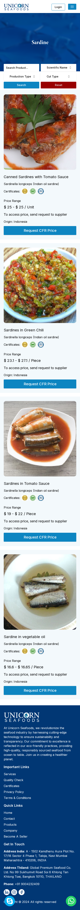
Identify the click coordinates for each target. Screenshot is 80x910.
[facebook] (22, 892)
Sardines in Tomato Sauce (26, 483)
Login (58, 7)
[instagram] (14, 892)
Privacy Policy (14, 792)
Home (8, 813)
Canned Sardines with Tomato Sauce (36, 177)
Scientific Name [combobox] (57, 67)
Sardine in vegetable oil (24, 637)
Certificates (11, 786)
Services (10, 774)
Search (21, 85)
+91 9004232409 (27, 884)
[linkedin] (7, 892)
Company (10, 830)
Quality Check (13, 780)
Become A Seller (16, 836)
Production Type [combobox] (20, 76)
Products (10, 824)
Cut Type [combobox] (52, 76)
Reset (58, 85)
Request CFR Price (40, 230)
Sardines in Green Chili (24, 330)
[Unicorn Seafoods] (40, 717)
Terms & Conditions (17, 798)
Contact (9, 818)
